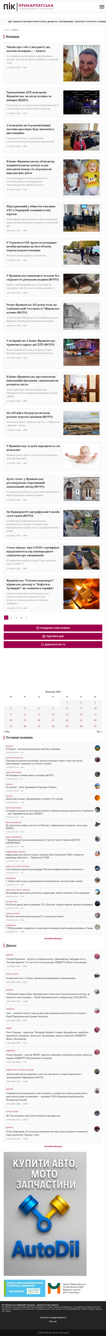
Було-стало (12, 974)
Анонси (10, 1009)
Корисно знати (13, 914)
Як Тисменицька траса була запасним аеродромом (33, 1115)
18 (11, 720)
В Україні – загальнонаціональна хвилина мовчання (33, 749)
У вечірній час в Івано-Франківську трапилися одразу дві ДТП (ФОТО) (30, 342)
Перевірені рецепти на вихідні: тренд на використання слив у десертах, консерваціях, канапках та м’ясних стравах (44, 762)
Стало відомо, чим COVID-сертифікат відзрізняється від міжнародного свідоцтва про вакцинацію (32, 551)
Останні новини (19, 737)
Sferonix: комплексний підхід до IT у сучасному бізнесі (35, 916)
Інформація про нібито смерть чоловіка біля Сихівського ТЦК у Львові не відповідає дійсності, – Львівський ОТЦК (45, 856)
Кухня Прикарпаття (14, 758)
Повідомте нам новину (55, 628)
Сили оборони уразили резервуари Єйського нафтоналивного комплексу (45, 869)
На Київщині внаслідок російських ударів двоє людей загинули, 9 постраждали (48, 893)
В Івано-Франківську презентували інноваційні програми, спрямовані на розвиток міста (32, 380)
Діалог (11, 945)
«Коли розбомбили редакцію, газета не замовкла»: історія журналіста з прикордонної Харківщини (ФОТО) (44, 1076)
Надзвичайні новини (16, 852)
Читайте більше (53, 938)
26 (25, 726)
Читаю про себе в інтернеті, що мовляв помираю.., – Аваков (28, 49)
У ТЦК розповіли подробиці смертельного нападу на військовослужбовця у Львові (49, 928)
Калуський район (14, 772)
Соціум (9, 796)
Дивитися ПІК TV (55, 644)
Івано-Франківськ (14, 808)
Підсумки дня (55, 636)
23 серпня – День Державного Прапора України (31, 787)
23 (81, 720)
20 (39, 720)
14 (53, 714)
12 (25, 714)
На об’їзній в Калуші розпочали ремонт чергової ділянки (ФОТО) (29, 414)
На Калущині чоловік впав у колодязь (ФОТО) (30, 775)
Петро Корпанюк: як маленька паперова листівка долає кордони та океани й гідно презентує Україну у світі (47, 1133)
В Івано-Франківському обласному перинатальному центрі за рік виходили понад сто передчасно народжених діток (30, 167)
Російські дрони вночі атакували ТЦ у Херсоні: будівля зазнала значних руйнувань (49, 904)
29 (67, 726)
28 (53, 726)
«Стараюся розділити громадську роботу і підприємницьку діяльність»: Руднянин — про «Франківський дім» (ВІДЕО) (49, 812)
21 (53, 720)
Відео (9, 1028)
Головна (7, 30)
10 (95, 708)
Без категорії (11, 902)
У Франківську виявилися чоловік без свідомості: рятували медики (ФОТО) (32, 277)
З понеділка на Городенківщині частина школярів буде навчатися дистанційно (30, 129)
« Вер (7, 731)
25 (11, 726)
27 (39, 726)
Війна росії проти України (18, 866)
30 (81, 726)
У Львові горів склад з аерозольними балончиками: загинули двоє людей (44, 881)
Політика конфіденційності (53, 1317)
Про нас (53, 1321)
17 (95, 714)
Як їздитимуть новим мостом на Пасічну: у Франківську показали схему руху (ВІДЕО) (46, 827)
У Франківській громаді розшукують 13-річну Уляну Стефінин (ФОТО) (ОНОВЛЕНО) (43, 841)
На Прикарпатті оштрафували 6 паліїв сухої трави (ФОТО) (33, 513)
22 (67, 720)
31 (95, 726)
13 (39, 714)
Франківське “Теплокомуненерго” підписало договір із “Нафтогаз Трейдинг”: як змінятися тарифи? (30, 584)
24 (95, 720)
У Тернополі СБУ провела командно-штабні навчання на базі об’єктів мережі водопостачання (32, 246)
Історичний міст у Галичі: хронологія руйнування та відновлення (41, 978)
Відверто (10, 1050)
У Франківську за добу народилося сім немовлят (33, 447)
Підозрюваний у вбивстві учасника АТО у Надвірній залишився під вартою (30, 210)
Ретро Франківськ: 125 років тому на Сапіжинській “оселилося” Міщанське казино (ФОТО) (33, 308)
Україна (9, 746)
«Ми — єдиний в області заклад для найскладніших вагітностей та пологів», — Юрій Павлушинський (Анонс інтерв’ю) (47, 1015)
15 (67, 714)
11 (11, 714)
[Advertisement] (24, 668)
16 (81, 714)
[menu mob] (102, 7)
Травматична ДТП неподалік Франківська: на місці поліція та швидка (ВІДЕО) (28, 96)
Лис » (99, 731)
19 (25, 720)
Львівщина (11, 878)
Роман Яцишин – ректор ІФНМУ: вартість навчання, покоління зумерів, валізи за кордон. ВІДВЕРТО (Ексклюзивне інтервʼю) (49, 1056)
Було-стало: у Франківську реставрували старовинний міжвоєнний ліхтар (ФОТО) (25, 482)
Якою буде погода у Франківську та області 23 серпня (34, 799)
